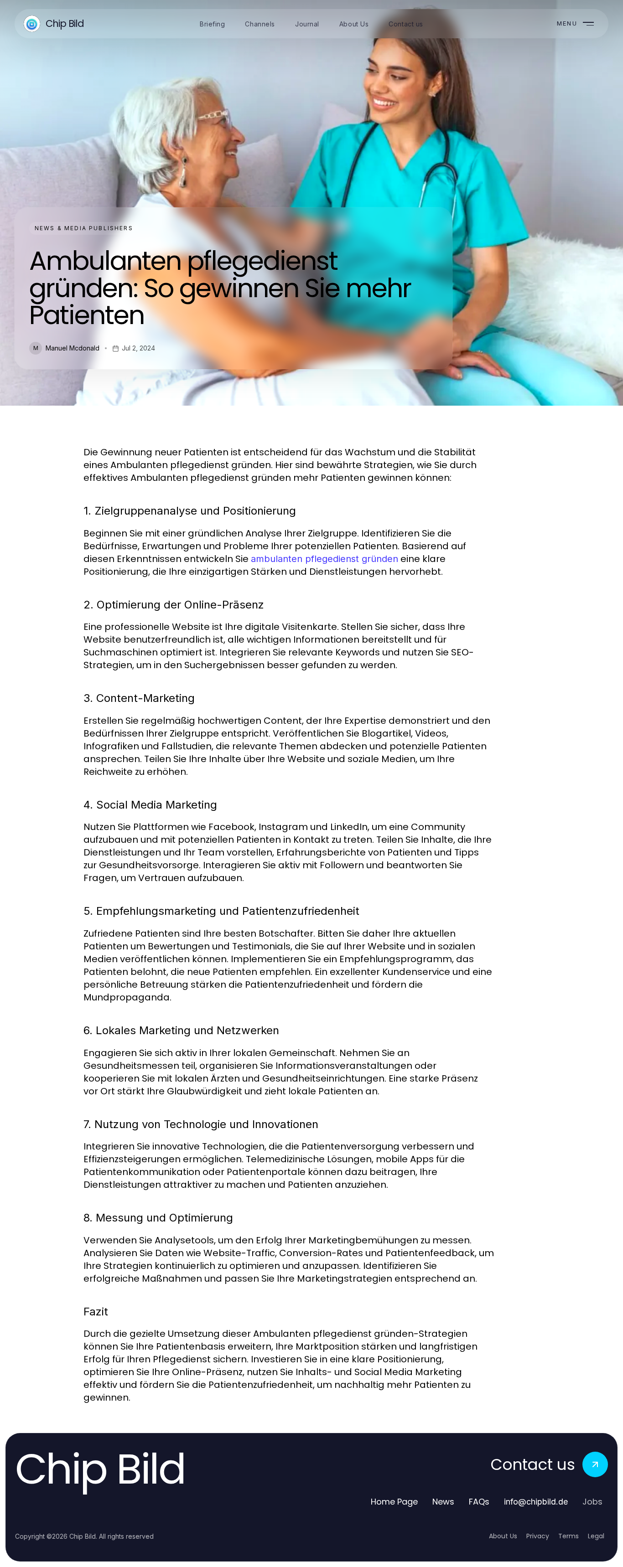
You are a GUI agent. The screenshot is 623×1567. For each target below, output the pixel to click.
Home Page (394, 1501)
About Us (503, 1536)
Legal (596, 1536)
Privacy (537, 1536)
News (443, 1501)
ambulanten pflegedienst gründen (324, 558)
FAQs (479, 1501)
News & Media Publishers (84, 228)
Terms (568, 1536)
